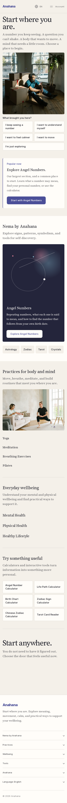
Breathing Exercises (17, 456)
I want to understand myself (49, 126)
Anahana (9, 6)
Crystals (56, 349)
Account (59, 6)
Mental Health (14, 515)
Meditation (10, 447)
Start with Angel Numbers (26, 200)
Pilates (7, 465)
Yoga (6, 438)
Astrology (11, 349)
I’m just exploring (15, 146)
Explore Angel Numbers (24, 333)
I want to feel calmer (17, 137)
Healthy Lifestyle (16, 535)
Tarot (41, 349)
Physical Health (15, 525)
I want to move (45, 137)
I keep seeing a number (14, 126)
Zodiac (27, 349)
